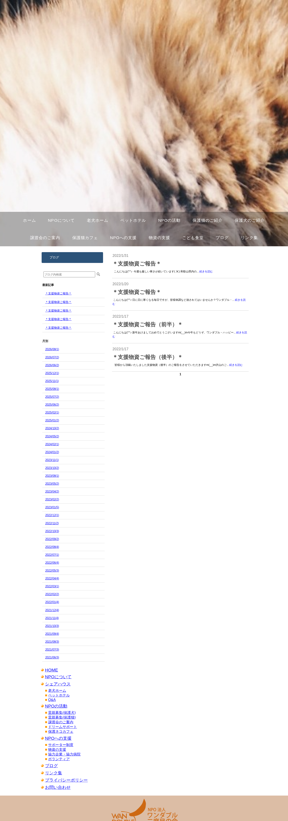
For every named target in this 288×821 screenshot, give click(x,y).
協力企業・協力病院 (64, 754)
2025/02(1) (52, 412)
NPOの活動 (56, 706)
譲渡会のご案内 (60, 722)
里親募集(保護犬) (62, 713)
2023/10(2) (52, 468)
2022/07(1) (52, 554)
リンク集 (53, 773)
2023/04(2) (52, 491)
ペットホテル (59, 695)
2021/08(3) (52, 641)
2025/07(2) (52, 396)
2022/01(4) (52, 602)
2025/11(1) (52, 381)
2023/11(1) (52, 460)
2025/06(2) (52, 404)
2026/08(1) (52, 349)
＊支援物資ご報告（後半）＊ (147, 357)
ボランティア (59, 759)
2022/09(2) (52, 539)
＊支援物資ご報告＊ (58, 293)
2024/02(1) (52, 444)
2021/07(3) (52, 649)
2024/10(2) (52, 428)
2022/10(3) (52, 531)
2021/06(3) (52, 657)
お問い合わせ (58, 787)
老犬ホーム (57, 690)
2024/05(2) (52, 436)
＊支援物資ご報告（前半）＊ (147, 324)
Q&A (52, 700)
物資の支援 (57, 749)
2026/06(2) (52, 365)
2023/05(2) (52, 483)
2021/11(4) (52, 618)
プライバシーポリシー (66, 780)
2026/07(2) (52, 357)
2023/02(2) (52, 499)
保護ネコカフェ (60, 731)
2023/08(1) (52, 475)
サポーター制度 (60, 745)
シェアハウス (58, 684)
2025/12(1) (52, 373)
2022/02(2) (52, 594)
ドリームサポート (62, 727)
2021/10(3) (52, 626)
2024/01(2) (52, 452)
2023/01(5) (52, 507)
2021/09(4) (52, 634)
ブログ (51, 765)
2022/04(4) (52, 578)
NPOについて (58, 676)
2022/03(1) (52, 586)
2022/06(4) (52, 562)
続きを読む (206, 271)
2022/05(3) (52, 570)
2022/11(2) (52, 523)
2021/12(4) (52, 610)
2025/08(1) (52, 389)
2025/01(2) (52, 420)
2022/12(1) (52, 515)
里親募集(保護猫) (62, 717)
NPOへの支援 (58, 738)
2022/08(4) (52, 547)
